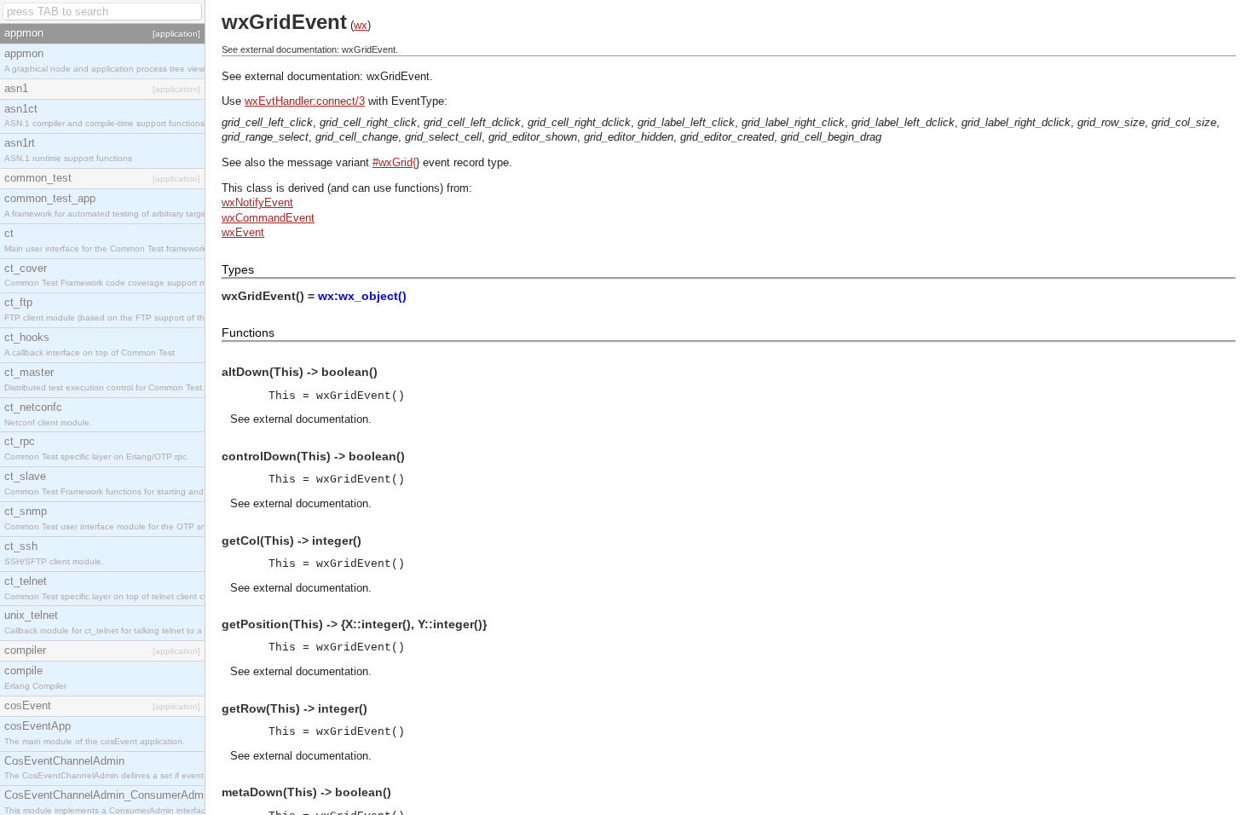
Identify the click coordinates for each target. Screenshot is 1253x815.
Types (238, 269)
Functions (248, 332)
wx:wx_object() (362, 296)
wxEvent (243, 232)
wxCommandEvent (268, 217)
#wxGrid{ (394, 162)
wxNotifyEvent (257, 202)
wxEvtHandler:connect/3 (305, 101)
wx (360, 25)
